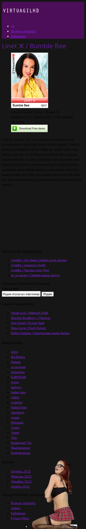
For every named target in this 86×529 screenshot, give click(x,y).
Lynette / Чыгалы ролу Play (30, 270)
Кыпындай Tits (21, 443)
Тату (14, 438)
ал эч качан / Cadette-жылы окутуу (35, 275)
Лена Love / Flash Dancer (28, 328)
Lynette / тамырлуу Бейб (28, 265)
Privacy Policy (20, 518)
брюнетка (18, 372)
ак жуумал (18, 367)
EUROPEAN (18, 377)
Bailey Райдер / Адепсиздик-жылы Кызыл (40, 333)
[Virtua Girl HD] (20, 18)
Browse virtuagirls (23, 503)
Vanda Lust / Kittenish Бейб (29, 313)
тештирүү (17, 412)
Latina (15, 397)
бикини (16, 362)
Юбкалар (17, 422)
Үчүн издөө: (10, 288)
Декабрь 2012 (21, 481)
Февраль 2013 (21, 476)
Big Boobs (18, 357)
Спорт (15, 427)
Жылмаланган (20, 448)
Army (14, 352)
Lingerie (16, 402)
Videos (15, 508)
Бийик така (18, 392)
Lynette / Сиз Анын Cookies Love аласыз (39, 260)
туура (15, 382)
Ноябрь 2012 (20, 486)
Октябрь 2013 (21, 471)
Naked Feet (19, 407)
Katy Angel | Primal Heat (27, 323)
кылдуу (16, 387)
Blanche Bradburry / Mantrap (30, 318)
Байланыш (18, 513)
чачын (15, 417)
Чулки (15, 433)
